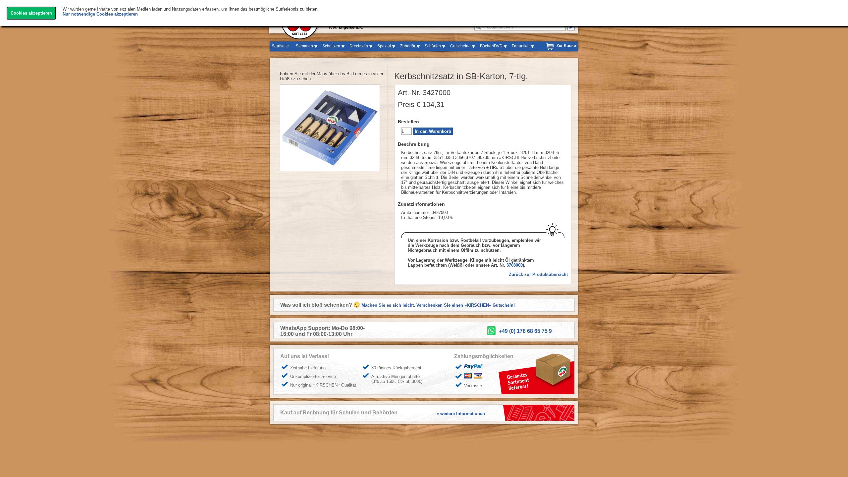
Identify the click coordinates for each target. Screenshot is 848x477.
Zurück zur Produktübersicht (538, 274)
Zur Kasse (566, 45)
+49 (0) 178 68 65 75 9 (525, 331)
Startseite (280, 46)
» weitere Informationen (461, 413)
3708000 (514, 265)
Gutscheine (460, 46)
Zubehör (407, 46)
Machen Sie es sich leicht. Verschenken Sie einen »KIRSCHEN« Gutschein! (438, 305)
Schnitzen (331, 46)
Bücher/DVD (491, 46)
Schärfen (433, 46)
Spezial (384, 46)
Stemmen (304, 46)
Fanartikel (521, 46)
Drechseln (358, 46)
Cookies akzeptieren (31, 13)
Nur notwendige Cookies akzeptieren (100, 14)
